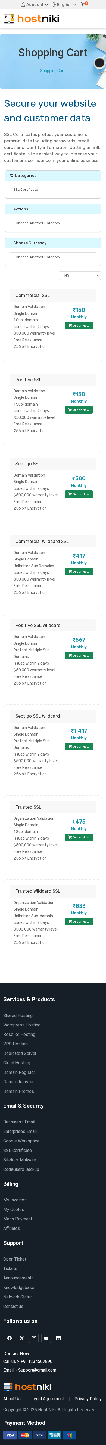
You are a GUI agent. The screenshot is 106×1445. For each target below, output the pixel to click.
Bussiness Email (19, 1122)
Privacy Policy (88, 1398)
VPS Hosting (15, 1044)
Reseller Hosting (19, 1034)
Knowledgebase (18, 1287)
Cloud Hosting (16, 1062)
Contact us (13, 1306)
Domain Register (19, 1072)
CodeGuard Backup (21, 1169)
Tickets (10, 1268)
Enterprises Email (20, 1131)
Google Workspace (21, 1140)
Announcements (18, 1278)
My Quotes (13, 1209)
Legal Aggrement (47, 1398)
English (64, 4)
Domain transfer (18, 1081)
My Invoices (15, 1200)
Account (34, 4)
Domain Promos (18, 1091)
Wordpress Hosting (21, 1025)
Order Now (80, 326)
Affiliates (11, 1228)
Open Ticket (14, 1259)
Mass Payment (17, 1219)
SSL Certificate (17, 1150)
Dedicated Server (19, 1053)
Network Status (18, 1297)
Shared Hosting (18, 1015)
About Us (12, 1398)
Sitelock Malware (19, 1159)
